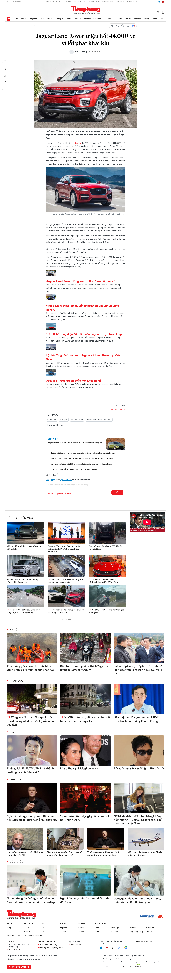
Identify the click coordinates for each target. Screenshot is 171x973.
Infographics (100, 924)
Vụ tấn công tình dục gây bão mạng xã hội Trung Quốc (84, 818)
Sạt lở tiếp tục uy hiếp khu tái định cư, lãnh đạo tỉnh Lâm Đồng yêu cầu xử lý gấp (138, 669)
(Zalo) (55, 945)
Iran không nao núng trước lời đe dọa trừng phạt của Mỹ (25, 853)
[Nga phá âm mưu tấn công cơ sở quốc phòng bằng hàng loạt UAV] (65, 839)
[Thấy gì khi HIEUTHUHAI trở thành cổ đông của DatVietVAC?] (32, 750)
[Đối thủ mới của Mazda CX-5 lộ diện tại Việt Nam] (107, 533)
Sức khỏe (50, 19)
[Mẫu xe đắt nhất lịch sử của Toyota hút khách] (25, 533)
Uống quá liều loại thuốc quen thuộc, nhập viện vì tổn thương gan (137, 900)
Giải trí (119, 19)
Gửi (117, 492)
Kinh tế (23, 19)
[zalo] (120, 948)
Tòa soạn (120, 2)
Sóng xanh (33, 19)
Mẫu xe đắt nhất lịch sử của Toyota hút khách (24, 547)
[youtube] (162, 2)
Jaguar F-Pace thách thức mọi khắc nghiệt (74, 380)
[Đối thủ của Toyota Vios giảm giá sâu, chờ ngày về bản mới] (66, 596)
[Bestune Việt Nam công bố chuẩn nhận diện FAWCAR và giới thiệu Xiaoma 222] (66, 533)
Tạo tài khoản (66, 479)
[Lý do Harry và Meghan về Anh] (85, 750)
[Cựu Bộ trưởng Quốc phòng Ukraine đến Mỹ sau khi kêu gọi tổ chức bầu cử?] (32, 798)
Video (155, 19)
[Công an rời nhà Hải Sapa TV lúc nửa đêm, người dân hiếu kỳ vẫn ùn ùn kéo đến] (32, 699)
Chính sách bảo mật (144, 942)
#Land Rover (77, 419)
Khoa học (137, 19)
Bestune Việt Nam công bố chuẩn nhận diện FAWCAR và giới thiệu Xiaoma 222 (64, 549)
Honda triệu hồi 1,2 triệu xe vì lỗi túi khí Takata (74, 469)
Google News (133, 26)
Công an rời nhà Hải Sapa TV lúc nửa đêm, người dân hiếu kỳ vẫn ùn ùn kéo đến (31, 720)
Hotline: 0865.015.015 (52, 2)
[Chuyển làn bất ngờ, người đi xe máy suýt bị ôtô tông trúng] (25, 596)
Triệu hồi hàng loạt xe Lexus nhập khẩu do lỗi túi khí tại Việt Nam (83, 452)
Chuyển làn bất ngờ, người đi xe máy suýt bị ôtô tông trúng (24, 611)
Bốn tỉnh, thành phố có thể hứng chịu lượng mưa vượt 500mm (84, 667)
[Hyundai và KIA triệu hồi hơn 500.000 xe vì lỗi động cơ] (115, 444)
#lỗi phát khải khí (55, 425)
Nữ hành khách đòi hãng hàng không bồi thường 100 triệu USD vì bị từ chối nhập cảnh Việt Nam (138, 819)
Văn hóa (111, 19)
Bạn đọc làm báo (20, 967)
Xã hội (16, 19)
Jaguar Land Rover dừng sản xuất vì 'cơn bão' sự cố (80, 281)
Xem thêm (162, 19)
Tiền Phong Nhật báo (73, 2)
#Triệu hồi (51, 419)
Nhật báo (28, 924)
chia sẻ (112, 26)
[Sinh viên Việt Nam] (147, 917)
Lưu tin (4, 75)
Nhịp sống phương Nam (33, 935)
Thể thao (87, 19)
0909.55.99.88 (46, 945)
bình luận (128, 26)
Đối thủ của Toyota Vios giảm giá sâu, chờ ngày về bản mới (66, 611)
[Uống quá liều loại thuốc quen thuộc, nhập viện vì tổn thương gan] (139, 880)
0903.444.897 (76, 945)
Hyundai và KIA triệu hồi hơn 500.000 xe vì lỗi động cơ (75, 442)
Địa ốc (42, 19)
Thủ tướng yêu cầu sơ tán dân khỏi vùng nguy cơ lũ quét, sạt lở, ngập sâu (30, 667)
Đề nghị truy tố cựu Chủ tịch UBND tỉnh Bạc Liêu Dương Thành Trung (136, 719)
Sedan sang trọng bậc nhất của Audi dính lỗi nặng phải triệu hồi (82, 458)
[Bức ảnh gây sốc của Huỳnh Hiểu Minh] (139, 750)
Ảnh (43, 924)
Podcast (63, 924)
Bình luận (4, 82)
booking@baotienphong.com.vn (52, 948)
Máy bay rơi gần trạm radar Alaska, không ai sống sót (145, 853)
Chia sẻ (4, 69)
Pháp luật (77, 19)
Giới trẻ (68, 19)
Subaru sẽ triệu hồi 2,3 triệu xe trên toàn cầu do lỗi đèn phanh (81, 463)
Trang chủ (8, 19)
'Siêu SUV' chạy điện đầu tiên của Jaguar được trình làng (84, 334)
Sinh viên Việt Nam (92, 2)
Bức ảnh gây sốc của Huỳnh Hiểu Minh (139, 768)
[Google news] (127, 948)
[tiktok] (113, 947)
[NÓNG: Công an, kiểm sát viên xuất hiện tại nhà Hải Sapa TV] (85, 699)
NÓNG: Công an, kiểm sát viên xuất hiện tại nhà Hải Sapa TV (85, 719)
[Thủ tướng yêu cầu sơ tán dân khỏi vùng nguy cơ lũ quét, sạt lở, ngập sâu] (32, 648)
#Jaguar (63, 419)
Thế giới (60, 19)
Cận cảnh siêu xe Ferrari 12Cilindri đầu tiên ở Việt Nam (103, 580)
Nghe (4, 62)
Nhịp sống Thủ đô (13, 935)
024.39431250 (14, 950)
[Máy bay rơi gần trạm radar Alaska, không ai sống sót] (146, 839)
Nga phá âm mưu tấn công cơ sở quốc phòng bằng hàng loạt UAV (65, 853)
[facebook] (158, 2)
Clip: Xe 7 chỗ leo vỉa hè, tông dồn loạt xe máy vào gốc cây (65, 580)
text (117, 26)
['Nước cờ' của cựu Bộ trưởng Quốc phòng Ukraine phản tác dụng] (105, 839)
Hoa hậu (147, 19)
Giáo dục (128, 19)
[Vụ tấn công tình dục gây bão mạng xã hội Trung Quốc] (85, 798)
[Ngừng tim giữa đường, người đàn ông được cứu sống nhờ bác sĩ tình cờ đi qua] (32, 880)
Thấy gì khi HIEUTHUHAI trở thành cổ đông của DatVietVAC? (30, 770)
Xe (105, 19)
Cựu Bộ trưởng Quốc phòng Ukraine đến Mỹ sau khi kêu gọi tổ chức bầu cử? (32, 818)
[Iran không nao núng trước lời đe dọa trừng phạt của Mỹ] (25, 839)
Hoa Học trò (107, 2)
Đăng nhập (50, 479)
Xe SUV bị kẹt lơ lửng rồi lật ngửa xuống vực (106, 611)
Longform (81, 924)
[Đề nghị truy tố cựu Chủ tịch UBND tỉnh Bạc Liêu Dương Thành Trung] (139, 699)
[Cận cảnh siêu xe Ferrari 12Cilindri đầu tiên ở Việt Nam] (107, 566)
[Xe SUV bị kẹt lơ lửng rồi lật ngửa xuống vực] (107, 596)
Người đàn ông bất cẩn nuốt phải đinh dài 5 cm (84, 900)
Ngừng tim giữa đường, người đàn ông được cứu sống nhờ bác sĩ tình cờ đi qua (32, 900)
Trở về (4, 88)
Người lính (97, 19)
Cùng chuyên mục (20, 518)
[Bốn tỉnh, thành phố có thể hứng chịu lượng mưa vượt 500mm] (85, 648)
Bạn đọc (114, 932)
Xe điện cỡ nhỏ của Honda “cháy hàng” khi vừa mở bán (22, 580)
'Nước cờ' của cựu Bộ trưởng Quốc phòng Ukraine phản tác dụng (103, 853)
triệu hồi (77, 143)
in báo (122, 26)
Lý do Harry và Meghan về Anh (80, 768)
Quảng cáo (132, 2)
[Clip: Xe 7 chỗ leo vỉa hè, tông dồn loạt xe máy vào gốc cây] (66, 566)
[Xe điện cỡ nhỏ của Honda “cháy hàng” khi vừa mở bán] (25, 566)
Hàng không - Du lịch (136, 932)
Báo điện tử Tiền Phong (85, 10)
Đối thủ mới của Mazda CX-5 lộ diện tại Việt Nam (106, 547)
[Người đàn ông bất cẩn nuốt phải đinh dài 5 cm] (85, 880)
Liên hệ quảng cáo (46, 942)
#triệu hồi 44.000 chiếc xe (99, 419)
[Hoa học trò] (161, 917)
